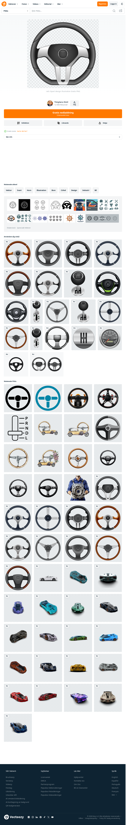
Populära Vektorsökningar (51, 788)
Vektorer (12, 4)
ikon (53, 190)
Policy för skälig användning (108, 818)
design (74, 190)
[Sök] (112, 10)
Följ (73, 105)
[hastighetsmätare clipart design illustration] (110, 338)
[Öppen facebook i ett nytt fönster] (29, 817)
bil (96, 190)
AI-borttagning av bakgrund (17, 802)
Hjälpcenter (78, 777)
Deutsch (113, 788)
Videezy (9, 784)
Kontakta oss (79, 781)
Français (113, 791)
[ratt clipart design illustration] (18, 254)
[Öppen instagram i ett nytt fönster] (33, 817)
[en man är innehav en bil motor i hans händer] (78, 488)
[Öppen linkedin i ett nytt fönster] (37, 817)
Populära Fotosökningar (50, 791)
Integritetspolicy (89, 818)
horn (29, 190)
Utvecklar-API (11, 795)
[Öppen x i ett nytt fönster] (48, 817)
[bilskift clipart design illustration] (78, 284)
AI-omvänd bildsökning (15, 798)
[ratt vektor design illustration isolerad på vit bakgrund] (46, 364)
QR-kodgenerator (13, 805)
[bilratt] (18, 398)
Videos (35, 4)
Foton (24, 4)
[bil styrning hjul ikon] (108, 428)
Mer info (9, 137)
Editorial (47, 4)
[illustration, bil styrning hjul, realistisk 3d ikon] (108, 284)
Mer (59, 4)
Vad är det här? (22, 131)
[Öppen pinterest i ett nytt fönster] (41, 817)
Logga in (111, 4)
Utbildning (10, 791)
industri (85, 190)
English (113, 777)
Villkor (79, 818)
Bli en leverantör (80, 788)
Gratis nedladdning (62, 113)
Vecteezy (9, 781)
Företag (9, 788)
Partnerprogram (47, 784)
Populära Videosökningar (51, 795)
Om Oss (77, 784)
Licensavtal (45, 777)
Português (114, 784)
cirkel (63, 190)
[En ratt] (57, 338)
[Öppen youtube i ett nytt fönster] (52, 817)
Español (113, 781)
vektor (9, 190)
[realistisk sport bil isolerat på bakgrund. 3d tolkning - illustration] (48, 578)
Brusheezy (10, 777)
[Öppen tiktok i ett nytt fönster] (45, 817)
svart (19, 190)
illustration (41, 190)
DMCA (43, 781)
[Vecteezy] (3, 3)
